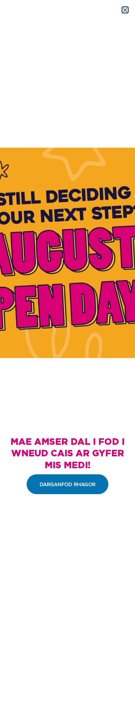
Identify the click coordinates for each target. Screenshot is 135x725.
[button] (125, 10)
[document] (67, 362)
